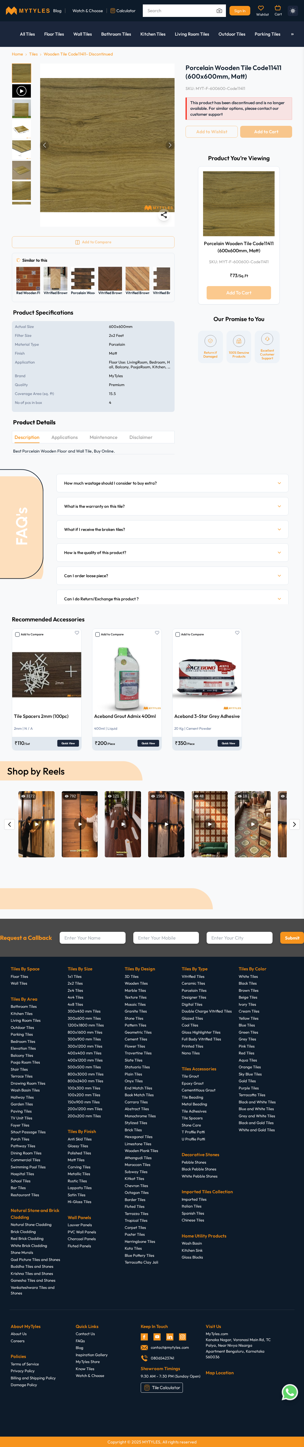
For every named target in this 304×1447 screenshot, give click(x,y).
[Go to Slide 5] (21, 149)
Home (17, 54)
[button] (107, 145)
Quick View (68, 743)
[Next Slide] (170, 145)
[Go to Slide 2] (21, 91)
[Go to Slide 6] (21, 170)
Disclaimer (141, 437)
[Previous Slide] (44, 145)
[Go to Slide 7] (21, 190)
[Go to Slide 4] (21, 129)
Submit (292, 938)
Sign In (240, 10)
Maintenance (104, 437)
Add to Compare (32, 634)
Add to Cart (266, 131)
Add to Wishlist (211, 131)
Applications (64, 437)
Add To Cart (238, 293)
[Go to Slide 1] (21, 73)
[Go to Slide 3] (21, 108)
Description (27, 437)
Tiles (33, 54)
